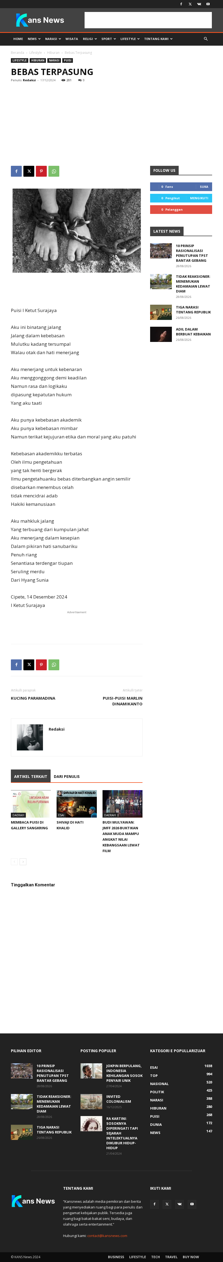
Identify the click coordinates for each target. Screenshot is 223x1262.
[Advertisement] (111, 125)
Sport (106, 39)
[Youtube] (208, 4)
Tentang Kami (156, 39)
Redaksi (29, 80)
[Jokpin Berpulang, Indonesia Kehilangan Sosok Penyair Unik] (91, 1071)
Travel (171, 1257)
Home (18, 39)
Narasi (51, 39)
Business (116, 1257)
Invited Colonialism (118, 1099)
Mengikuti (199, 198)
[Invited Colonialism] (91, 1101)
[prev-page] (14, 861)
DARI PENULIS (67, 776)
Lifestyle (128, 39)
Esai (61, 815)
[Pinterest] (41, 171)
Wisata (72, 39)
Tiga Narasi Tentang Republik (193, 309)
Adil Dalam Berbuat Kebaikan (193, 331)
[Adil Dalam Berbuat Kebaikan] (161, 334)
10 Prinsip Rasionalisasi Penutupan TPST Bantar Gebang (192, 253)
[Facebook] (181, 4)
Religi (88, 39)
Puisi (67, 60)
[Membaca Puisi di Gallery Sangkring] (31, 804)
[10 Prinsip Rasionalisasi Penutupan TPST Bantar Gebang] (161, 250)
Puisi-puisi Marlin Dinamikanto (123, 700)
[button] (205, 39)
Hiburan (53, 52)
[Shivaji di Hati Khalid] (77, 804)
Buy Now (191, 1257)
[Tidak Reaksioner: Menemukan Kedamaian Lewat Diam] (161, 281)
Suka (204, 187)
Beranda (17, 52)
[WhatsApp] (53, 171)
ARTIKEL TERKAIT (30, 776)
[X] (190, 4)
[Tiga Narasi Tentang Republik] (161, 312)
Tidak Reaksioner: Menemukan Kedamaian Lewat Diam (193, 284)
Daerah (18, 815)
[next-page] (23, 861)
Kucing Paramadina (33, 698)
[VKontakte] (199, 4)
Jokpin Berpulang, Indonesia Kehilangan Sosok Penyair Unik (124, 1073)
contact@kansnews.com (107, 1235)
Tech (155, 1257)
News (32, 39)
